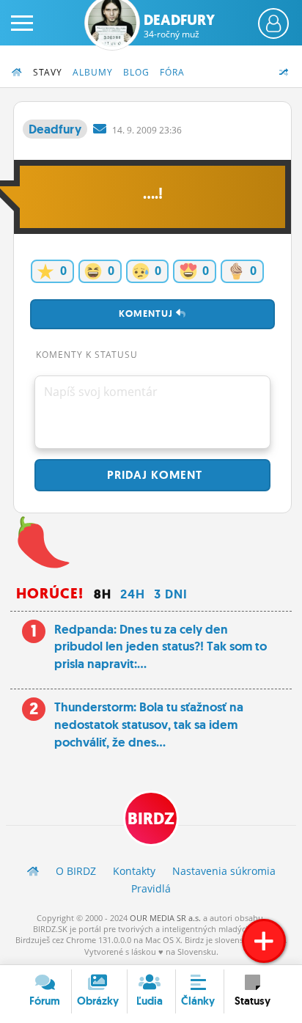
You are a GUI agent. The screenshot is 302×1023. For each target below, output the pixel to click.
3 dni (171, 594)
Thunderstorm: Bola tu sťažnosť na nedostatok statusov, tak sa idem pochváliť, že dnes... (148, 724)
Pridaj (152, 475)
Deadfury (179, 25)
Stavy (47, 72)
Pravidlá (151, 888)
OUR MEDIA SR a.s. (165, 917)
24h (132, 594)
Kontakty (134, 871)
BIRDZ (151, 818)
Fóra (172, 72)
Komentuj (147, 313)
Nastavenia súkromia (224, 871)
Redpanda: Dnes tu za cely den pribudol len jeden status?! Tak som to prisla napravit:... (160, 646)
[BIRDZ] (33, 871)
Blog (136, 72)
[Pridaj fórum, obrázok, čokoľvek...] (264, 941)
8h (102, 594)
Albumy (93, 72)
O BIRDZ (76, 871)
